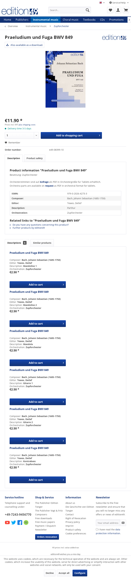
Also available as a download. (26, 45)
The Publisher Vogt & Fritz (49, 510)
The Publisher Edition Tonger (46, 504)
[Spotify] (26, 524)
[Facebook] (20, 524)
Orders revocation (47, 536)
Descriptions (16, 242)
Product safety (35, 158)
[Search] (87, 10)
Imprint (69, 525)
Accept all (64, 572)
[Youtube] (7, 524)
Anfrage (44, 181)
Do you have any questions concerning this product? (40, 224)
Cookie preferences (76, 533)
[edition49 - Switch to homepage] (20, 11)
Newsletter (41, 529)
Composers (41, 514)
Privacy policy (73, 521)
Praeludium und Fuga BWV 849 (29, 253)
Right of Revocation (76, 518)
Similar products (42, 242)
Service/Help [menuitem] (119, 2)
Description (13, 158)
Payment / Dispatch (45, 525)
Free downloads (43, 518)
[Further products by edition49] (114, 40)
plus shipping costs (27, 124)
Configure (79, 572)
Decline (50, 572)
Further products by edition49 (28, 227)
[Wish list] (110, 10)
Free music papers (45, 521)
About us (70, 502)
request (49, 185)
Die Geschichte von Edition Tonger (80, 508)
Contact (70, 514)
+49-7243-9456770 (18, 514)
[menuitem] (69, 10)
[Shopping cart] (126, 10)
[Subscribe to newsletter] (123, 523)
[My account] (118, 10)
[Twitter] (14, 524)
